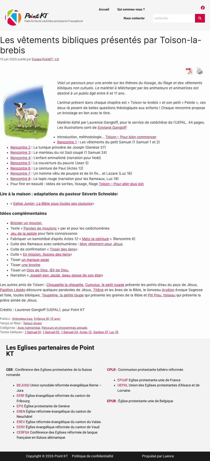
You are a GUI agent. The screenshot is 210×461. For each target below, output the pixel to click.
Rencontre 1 (67, 142)
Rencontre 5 (20, 163)
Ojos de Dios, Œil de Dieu (48, 270)
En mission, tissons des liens (46, 254)
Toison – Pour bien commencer (130, 137)
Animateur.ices (22, 318)
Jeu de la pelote (23, 233)
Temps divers (32, 323)
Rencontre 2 (20, 147)
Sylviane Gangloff (112, 127)
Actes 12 (86, 332)
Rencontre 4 (20, 158)
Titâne (98, 290)
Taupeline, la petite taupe (63, 295)
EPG (20, 406)
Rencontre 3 (20, 152)
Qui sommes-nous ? (131, 9)
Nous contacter (134, 18)
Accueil (104, 9)
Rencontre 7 (20, 173)
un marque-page (35, 260)
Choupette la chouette (65, 285)
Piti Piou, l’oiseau (161, 295)
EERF (21, 396)
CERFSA (23, 432)
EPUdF (123, 380)
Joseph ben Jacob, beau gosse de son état (65, 275)
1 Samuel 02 (51, 332)
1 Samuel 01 (33, 332)
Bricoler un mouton (26, 223)
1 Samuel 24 (69, 332)
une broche (31, 265)
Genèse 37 (100, 332)
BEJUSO (23, 385)
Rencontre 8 (20, 179)
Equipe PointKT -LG (45, 59)
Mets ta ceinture (95, 239)
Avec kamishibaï (29, 327)
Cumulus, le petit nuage (104, 285)
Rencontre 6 (20, 168)
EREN (21, 411)
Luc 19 (113, 332)
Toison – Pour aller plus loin (121, 184)
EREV (21, 422)
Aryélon (168, 290)
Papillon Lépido (12, 290)
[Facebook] (203, 8)
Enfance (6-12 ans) (47, 318)
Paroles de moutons (40, 228)
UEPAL (123, 385)
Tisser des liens (63, 249)
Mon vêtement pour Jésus (101, 244)
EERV (21, 427)
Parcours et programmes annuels (64, 327)
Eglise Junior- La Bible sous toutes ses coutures (52, 203)
